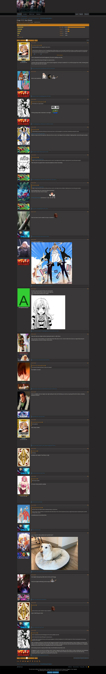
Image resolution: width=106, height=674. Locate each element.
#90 (88, 334)
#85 (88, 154)
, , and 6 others (42, 96)
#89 (88, 288)
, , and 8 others (39, 599)
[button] (27, 14)
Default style (20, 666)
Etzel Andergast (23, 467)
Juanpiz (23, 523)
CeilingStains (24, 551)
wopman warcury (37, 22)
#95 (88, 476)
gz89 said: (34, 605)
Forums (19, 14)
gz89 (24, 230)
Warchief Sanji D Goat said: (37, 422)
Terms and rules (76, 666)
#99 (88, 602)
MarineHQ (23, 145)
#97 (88, 532)
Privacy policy (82, 666)
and (39, 473)
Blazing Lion (20, 22)
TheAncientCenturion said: (37, 507)
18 (33, 40)
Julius (23, 593)
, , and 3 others (40, 208)
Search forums (24, 16)
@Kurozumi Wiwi (35, 133)
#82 (88, 71)
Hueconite (23, 90)
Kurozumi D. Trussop (23, 258)
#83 (88, 99)
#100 (88, 630)
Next (36, 40)
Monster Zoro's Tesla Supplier (23, 202)
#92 (88, 391)
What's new (31, 14)
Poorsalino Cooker (23, 118)
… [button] (31, 40)
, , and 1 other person (44, 68)
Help (86, 666)
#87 (88, 211)
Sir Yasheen (23, 173)
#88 (88, 239)
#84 (88, 127)
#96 (88, 505)
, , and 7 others (41, 151)
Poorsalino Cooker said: (36, 45)
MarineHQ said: (35, 129)
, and (41, 359)
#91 (88, 363)
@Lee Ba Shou (42, 133)
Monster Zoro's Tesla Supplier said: (38, 101)
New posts (19, 16)
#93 (88, 419)
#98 (88, 574)
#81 (88, 42)
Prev (18, 40)
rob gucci (31, 22)
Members (38, 14)
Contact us (70, 666)
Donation (25, 14)
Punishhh (23, 410)
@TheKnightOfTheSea (35, 197)
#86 (88, 182)
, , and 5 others (44, 445)
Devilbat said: (34, 451)
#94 (88, 448)
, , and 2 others (43, 123)
